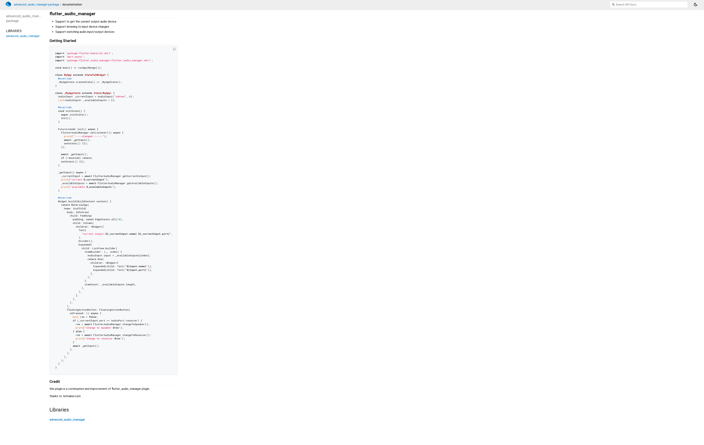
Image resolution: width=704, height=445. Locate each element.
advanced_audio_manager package (36, 4)
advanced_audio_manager (67, 419)
